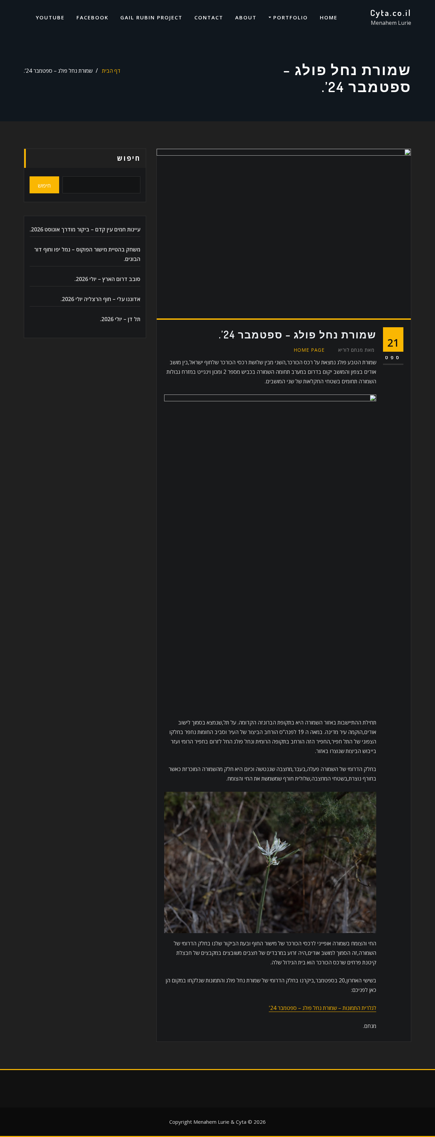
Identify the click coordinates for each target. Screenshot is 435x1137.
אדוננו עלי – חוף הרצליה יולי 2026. (100, 299)
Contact (208, 17)
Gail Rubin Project (151, 17)
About (246, 17)
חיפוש (129, 158)
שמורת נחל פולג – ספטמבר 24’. (58, 70)
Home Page (309, 350)
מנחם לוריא (356, 350)
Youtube (50, 17)
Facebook (92, 17)
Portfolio (289, 17)
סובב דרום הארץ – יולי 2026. (107, 279)
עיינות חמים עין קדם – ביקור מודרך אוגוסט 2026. (85, 229)
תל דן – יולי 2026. (120, 319)
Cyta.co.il (390, 12)
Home (328, 17)
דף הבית (111, 70)
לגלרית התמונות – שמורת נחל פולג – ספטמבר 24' (322, 1008)
